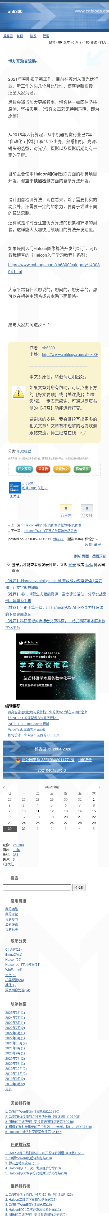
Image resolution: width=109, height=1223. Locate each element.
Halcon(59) (13, 960)
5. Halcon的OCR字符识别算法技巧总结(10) (36, 1173)
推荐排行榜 (20, 1186)
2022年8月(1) (15, 1023)
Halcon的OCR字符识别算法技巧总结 (50, 530)
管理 (46, 35)
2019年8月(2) (15, 1084)
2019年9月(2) (15, 1079)
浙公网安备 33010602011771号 (48, 759)
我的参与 (11, 919)
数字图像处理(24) (17, 990)
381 (16, 855)
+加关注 (8, 864)
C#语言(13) (13, 949)
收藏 (88, 544)
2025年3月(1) (15, 1013)
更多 (8, 1089)
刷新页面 (81, 556)
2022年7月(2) (15, 1028)
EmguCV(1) (13, 954)
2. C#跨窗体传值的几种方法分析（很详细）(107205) (42, 1117)
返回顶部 (99, 556)
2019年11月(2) (16, 1074)
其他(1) (10, 985)
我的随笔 (11, 909)
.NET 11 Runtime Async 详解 (28, 723)
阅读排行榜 (20, 1103)
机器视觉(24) (14, 980)
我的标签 (11, 930)
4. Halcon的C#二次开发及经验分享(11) (33, 1210)
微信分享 (82, 468)
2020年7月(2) (15, 1059)
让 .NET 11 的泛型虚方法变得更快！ (33, 717)
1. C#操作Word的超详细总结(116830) (32, 1111)
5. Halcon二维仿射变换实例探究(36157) (33, 1132)
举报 (97, 544)
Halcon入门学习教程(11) (22, 965)
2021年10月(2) (16, 1043)
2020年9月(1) (15, 1053)
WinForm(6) (13, 970)
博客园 (8, 35)
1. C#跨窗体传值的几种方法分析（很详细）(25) (39, 1194)
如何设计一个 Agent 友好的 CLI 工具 (34, 735)
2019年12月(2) (16, 1069)
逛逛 (89, 564)
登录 (72, 564)
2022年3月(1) (15, 1038)
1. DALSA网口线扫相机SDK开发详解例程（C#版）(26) (44, 1153)
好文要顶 (24, 468)
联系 (33, 35)
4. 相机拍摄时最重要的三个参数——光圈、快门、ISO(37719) (48, 1127)
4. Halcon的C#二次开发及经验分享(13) (33, 1168)
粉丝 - (29, 488)
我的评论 (11, 914)
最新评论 (11, 924)
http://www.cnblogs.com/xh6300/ (70, 354)
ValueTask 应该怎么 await (26, 729)
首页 (20, 35)
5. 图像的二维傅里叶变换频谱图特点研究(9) (36, 1215)
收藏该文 (62, 468)
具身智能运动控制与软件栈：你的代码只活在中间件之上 (47, 712)
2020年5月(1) (15, 1064)
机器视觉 (24, 450)
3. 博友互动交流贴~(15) (22, 1163)
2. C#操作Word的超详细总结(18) (28, 1158)
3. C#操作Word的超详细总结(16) (28, 1205)
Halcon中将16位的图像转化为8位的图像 (52, 525)
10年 (16, 850)
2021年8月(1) (15, 1048)
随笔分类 (18, 941)
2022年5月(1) (15, 1033)
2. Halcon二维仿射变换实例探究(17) (31, 1199)
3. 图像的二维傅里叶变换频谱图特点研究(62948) (39, 1122)
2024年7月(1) (15, 1018)
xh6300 (15, 11)
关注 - (43, 488)
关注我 (43, 468)
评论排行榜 (20, 1145)
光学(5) (10, 975)
